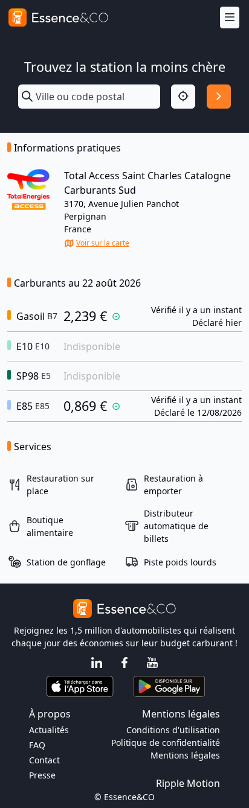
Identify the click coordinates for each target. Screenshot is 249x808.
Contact (44, 760)
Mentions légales (185, 755)
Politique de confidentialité (165, 742)
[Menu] (229, 18)
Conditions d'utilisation (173, 730)
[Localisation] (183, 96)
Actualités (49, 730)
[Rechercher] (219, 96)
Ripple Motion (188, 783)
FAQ (37, 745)
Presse (42, 775)
